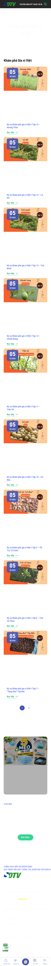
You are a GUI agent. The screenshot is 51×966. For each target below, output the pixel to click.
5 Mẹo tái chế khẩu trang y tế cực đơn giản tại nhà (25, 799)
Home (14, 20)
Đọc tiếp (10, 132)
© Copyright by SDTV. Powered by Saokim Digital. (21, 946)
